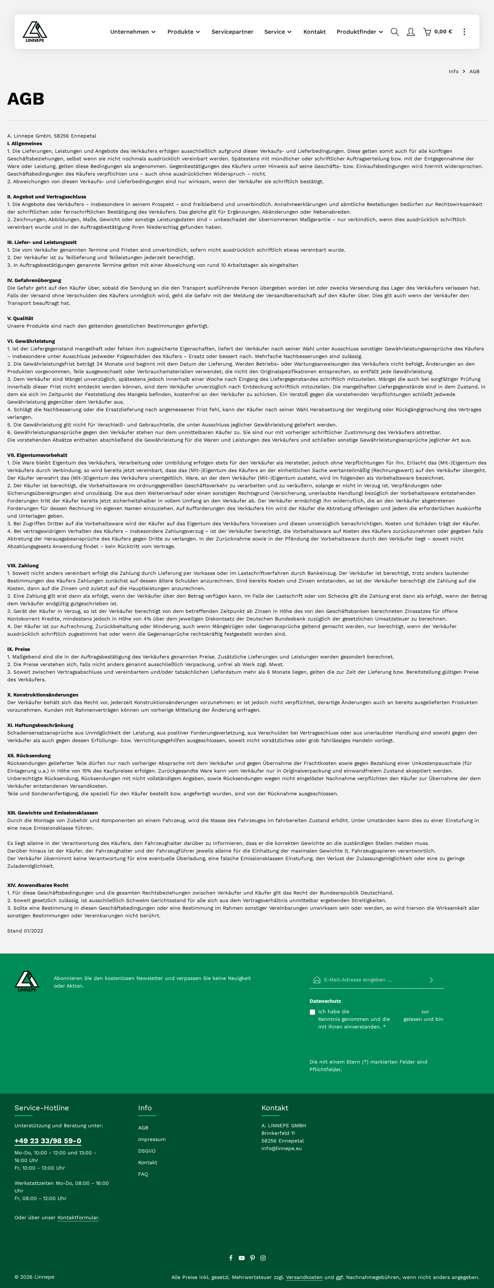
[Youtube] (243, 1259)
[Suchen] (395, 32)
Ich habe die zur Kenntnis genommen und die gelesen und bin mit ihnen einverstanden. (380, 1019)
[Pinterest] (253, 1259)
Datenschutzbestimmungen (385, 1011)
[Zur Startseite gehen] (34, 31)
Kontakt (147, 1162)
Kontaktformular (78, 1217)
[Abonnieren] (431, 980)
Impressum (152, 1139)
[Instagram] (263, 1259)
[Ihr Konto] (411, 32)
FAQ (143, 1174)
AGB (397, 1019)
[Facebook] (232, 1259)
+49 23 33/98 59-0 (47, 1140)
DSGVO (147, 1151)
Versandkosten (304, 1277)
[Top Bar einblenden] (464, 32)
